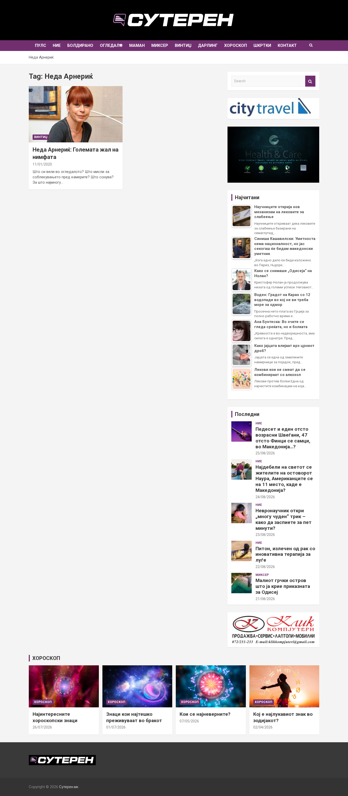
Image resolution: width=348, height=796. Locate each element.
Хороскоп (235, 45)
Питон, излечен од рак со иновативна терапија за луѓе (285, 554)
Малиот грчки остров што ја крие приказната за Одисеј (283, 586)
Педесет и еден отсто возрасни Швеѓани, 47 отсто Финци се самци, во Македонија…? (283, 437)
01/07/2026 (116, 727)
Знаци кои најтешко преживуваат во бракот (134, 717)
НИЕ (57, 45)
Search (310, 81)
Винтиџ (183, 45)
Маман (137, 45)
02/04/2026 (263, 727)
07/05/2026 (189, 721)
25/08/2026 (265, 453)
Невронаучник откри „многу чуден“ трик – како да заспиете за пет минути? (284, 519)
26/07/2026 (42, 727)
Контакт (287, 45)
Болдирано (80, 45)
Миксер (159, 45)
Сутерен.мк (68, 787)
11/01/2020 (42, 164)
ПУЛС (40, 45)
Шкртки (262, 45)
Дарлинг (208, 45)
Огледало (111, 45)
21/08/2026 (265, 599)
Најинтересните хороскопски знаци (55, 717)
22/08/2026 (265, 567)
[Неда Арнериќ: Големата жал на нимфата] (76, 114)
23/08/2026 (265, 535)
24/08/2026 (265, 497)
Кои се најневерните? (205, 714)
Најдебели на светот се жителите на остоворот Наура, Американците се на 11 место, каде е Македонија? (284, 478)
